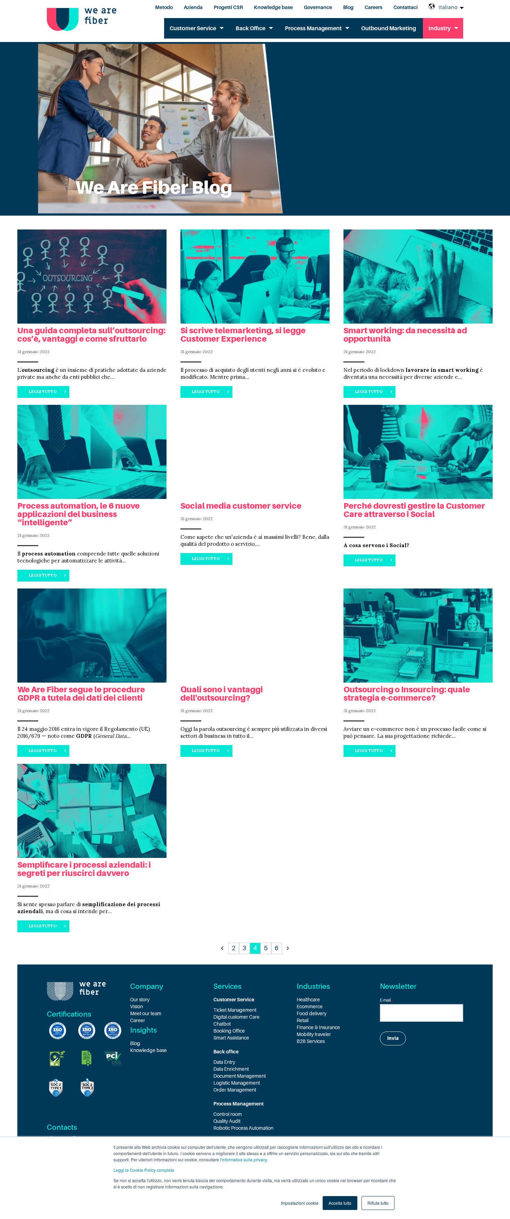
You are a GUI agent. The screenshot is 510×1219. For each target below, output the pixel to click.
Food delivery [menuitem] (311, 1013)
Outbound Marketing (388, 28)
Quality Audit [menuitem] (226, 1121)
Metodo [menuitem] (164, 7)
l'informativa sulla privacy (243, 1159)
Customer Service (193, 28)
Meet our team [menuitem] (145, 1013)
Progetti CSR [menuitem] (228, 7)
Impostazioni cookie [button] (299, 1203)
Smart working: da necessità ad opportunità (405, 334)
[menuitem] (255, 999)
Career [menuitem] (137, 1020)
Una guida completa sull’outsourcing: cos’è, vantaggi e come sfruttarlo (91, 334)
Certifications (69, 1014)
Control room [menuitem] (227, 1114)
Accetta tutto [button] (340, 1203)
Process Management (313, 28)
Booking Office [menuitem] (229, 1031)
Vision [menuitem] (136, 1006)
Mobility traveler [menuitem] (314, 1034)
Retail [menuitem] (302, 1020)
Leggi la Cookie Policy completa (143, 1170)
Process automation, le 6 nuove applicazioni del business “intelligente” (78, 514)
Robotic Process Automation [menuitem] (243, 1128)
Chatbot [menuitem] (222, 1024)
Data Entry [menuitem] (224, 1062)
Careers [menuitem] (373, 7)
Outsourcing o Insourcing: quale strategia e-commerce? (406, 693)
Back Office (250, 28)
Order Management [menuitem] (234, 1090)
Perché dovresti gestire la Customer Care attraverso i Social (414, 510)
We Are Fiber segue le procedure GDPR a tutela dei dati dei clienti (81, 693)
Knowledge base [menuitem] (273, 7)
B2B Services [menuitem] (311, 1041)
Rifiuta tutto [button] (378, 1203)
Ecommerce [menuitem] (310, 1006)
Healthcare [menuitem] (308, 999)
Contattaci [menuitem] (405, 7)
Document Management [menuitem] (239, 1076)
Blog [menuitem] (348, 7)
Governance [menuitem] (318, 7)
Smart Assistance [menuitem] (231, 1038)
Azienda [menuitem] (193, 7)
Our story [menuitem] (140, 999)
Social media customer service (240, 505)
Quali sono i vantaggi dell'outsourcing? (221, 693)
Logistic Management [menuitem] (236, 1083)
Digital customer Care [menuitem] (236, 1017)
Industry (439, 28)
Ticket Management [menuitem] (234, 1010)
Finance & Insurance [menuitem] (318, 1027)
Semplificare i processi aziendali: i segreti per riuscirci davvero (84, 869)
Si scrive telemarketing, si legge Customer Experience (243, 334)
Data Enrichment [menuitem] (231, 1069)
